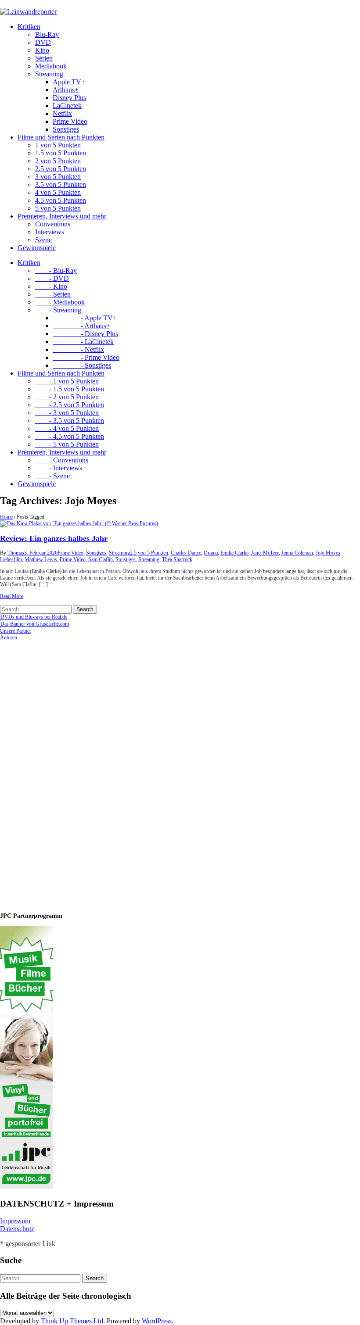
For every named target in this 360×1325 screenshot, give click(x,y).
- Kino (51, 286)
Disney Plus (69, 97)
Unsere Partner (15, 631)
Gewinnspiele (37, 247)
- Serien (53, 294)
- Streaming (58, 310)
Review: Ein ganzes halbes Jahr (54, 538)
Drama (211, 553)
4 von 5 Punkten (58, 192)
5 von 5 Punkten (58, 208)
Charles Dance (186, 553)
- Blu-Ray (56, 270)
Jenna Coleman (297, 553)
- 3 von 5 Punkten (67, 412)
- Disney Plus (85, 333)
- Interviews (58, 468)
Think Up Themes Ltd (72, 1321)
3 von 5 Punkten (58, 176)
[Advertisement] (57, 772)
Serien (44, 58)
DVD (43, 42)
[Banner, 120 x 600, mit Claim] (26, 1187)
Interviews (49, 232)
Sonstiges (66, 129)
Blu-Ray (47, 34)
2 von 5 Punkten (58, 161)
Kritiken (29, 26)
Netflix (62, 113)
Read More (11, 596)
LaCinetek (67, 105)
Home (6, 517)
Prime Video (70, 121)
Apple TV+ (69, 82)
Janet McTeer (265, 553)
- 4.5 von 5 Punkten (69, 436)
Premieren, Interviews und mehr (62, 216)
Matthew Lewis (41, 559)
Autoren (8, 637)
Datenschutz (17, 1228)
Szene (43, 240)
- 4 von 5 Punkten (67, 428)
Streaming (49, 74)
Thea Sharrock (177, 559)
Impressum (15, 1221)
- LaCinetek (83, 341)
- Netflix (78, 349)
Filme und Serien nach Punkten (61, 137)
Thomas (15, 553)
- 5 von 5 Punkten (67, 444)
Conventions (52, 224)
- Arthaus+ (81, 325)
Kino (42, 50)
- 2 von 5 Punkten (67, 397)
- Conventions (61, 460)
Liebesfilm (11, 559)
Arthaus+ (66, 89)
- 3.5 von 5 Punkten (69, 420)
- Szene (52, 476)
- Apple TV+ (85, 318)
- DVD (52, 278)
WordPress (157, 1321)
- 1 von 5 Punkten (67, 381)
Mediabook (51, 66)
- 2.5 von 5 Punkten (69, 404)
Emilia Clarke (234, 553)
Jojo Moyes (328, 553)
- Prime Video (86, 357)
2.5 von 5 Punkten (60, 168)
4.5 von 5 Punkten (60, 200)
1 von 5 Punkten (58, 145)
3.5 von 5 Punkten (60, 184)
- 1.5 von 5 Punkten (69, 389)
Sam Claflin (100, 559)
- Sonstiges (82, 365)
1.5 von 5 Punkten (60, 153)
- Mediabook (60, 302)
